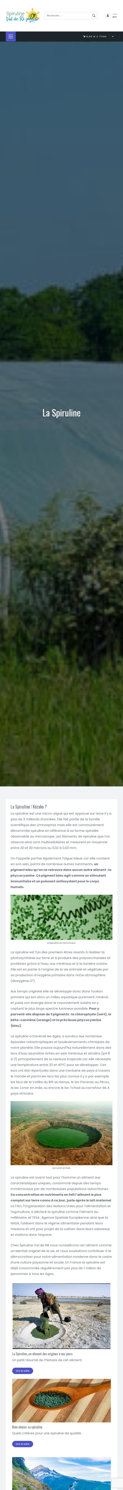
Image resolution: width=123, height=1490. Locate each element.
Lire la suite (22, 1371)
